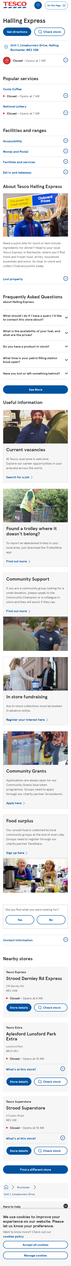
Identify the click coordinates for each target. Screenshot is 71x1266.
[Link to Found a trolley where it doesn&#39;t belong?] (35, 506)
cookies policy (13, 1236)
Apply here (14, 803)
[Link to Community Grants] (35, 749)
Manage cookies (35, 1255)
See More (35, 389)
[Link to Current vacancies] (35, 427)
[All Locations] (6, 1187)
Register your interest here (25, 719)
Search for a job (17, 477)
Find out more (16, 561)
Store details (19, 1007)
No (45, 918)
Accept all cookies (35, 1244)
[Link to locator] (38, 5)
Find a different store (35, 1169)
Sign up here (15, 852)
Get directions (17, 31)
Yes (20, 919)
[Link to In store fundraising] (35, 674)
